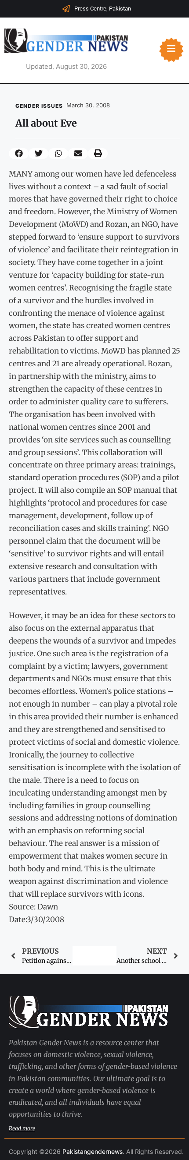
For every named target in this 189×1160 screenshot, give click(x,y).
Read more (22, 1128)
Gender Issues (39, 106)
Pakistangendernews (92, 1151)
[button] (19, 153)
